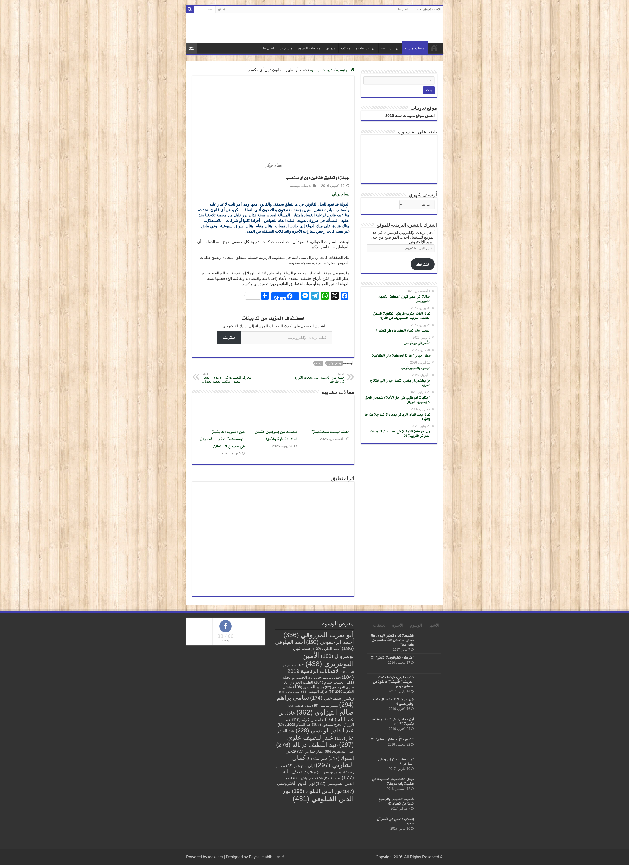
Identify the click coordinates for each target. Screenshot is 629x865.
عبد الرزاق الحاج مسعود (319, 722)
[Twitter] (219, 10)
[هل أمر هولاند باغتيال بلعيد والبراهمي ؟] (428, 705)
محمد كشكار (329, 778)
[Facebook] (224, 10)
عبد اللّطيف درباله (307, 744)
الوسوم (416, 625)
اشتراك (229, 337)
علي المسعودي (339, 751)
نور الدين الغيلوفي (318, 794)
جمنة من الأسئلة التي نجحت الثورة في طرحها (319, 377)
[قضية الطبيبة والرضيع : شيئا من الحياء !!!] (428, 805)
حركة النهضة (314, 691)
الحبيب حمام (329, 682)
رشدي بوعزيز (289, 691)
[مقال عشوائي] (191, 48)
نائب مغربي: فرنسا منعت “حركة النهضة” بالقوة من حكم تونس (393, 681)
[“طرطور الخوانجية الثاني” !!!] (428, 663)
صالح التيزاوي (325, 712)
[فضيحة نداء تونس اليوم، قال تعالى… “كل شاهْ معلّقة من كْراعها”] (428, 641)
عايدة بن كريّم (308, 719)
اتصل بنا (403, 9)
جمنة (319, 363)
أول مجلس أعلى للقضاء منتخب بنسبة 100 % (392, 721)
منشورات (286, 48)
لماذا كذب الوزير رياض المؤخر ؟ (396, 761)
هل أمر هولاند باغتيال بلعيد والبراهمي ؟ (393, 701)
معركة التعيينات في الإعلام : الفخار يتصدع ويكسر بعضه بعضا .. (226, 377)
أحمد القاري (327, 649)
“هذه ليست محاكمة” (330, 431)
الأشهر (434, 625)
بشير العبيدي (308, 687)
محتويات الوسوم (309, 48)
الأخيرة (397, 625)
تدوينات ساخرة (366, 48)
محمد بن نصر (329, 772)
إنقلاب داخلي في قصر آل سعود (395, 821)
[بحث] (190, 9)
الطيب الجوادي (297, 682)
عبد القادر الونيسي (325, 730)
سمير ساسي (325, 705)
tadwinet (215, 857)
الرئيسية (434, 48)
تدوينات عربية (390, 48)
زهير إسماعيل (332, 698)
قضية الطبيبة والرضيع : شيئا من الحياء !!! (395, 801)
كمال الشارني (323, 761)
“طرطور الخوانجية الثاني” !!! (392, 657)
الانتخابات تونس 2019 (324, 677)
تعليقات (379, 625)
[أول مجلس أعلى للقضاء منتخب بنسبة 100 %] (428, 725)
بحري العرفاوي (339, 687)
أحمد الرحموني (330, 642)
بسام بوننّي (335, 363)
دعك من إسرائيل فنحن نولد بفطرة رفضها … (276, 435)
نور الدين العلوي (317, 791)
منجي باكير (304, 778)
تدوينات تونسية (415, 48)
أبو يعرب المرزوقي (318, 635)
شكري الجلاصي (299, 705)
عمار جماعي (310, 751)
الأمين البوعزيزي (328, 659)
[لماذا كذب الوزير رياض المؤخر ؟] (428, 765)
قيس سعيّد (316, 759)
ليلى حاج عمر (300, 766)
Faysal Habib (260, 857)
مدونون (331, 48)
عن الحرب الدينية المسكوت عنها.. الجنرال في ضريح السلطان (222, 438)
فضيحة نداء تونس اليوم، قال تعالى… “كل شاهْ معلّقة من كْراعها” (392, 639)
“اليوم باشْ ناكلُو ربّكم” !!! (392, 739)
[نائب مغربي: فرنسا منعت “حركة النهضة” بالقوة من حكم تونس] (428, 683)
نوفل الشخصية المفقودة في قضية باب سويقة (393, 781)
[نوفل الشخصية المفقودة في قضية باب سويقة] (428, 785)
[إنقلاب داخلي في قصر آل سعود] (428, 825)
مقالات (345, 48)
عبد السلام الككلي (294, 725)
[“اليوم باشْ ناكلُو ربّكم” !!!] (428, 745)
